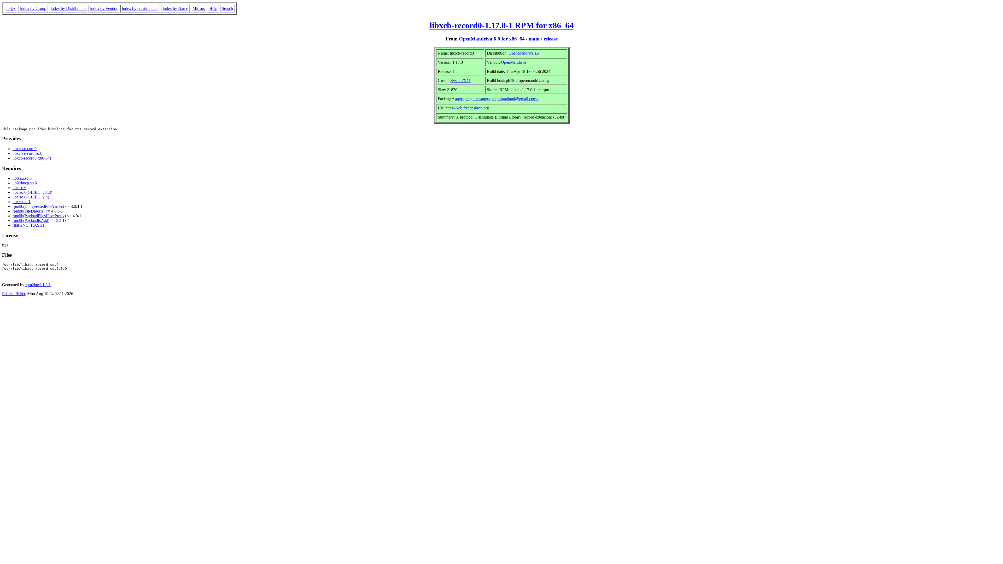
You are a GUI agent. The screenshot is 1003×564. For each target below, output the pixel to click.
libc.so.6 (19, 187)
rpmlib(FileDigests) (28, 211)
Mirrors (199, 8)
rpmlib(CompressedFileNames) (38, 206)
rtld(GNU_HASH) (28, 225)
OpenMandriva (513, 62)
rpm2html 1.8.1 (38, 285)
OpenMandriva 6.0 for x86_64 (492, 39)
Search (227, 8)
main (534, 39)
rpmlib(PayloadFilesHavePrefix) (39, 216)
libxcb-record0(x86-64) (32, 158)
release (551, 39)
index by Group (33, 8)
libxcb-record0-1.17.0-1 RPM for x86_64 (502, 25)
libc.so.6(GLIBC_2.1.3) (32, 192)
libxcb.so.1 (22, 201)
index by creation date (140, 8)
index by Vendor (104, 8)
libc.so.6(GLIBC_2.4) (31, 197)
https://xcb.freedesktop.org (467, 108)
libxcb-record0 (25, 148)
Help (213, 8)
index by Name (175, 8)
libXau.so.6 (22, 178)
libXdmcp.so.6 (25, 183)
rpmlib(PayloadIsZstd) (31, 220)
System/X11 (461, 80)
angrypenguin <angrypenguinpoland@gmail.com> (497, 99)
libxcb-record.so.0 (27, 153)
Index (11, 8)
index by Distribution (68, 8)
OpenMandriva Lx (524, 53)
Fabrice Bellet (13, 293)
